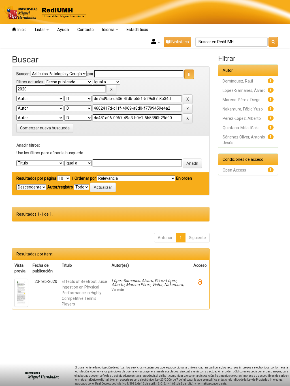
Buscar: (23, 73)
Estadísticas (137, 29)
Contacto (85, 29)
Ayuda (63, 29)
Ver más (118, 290)
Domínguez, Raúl (238, 81)
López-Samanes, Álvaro (244, 90)
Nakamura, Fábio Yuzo (243, 109)
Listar (40, 29)
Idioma (108, 29)
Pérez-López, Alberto (242, 118)
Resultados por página (36, 178)
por (90, 73)
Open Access (234, 170)
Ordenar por (85, 178)
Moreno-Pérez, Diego (242, 99)
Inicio (21, 29)
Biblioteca (179, 42)
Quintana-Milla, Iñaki (241, 127)
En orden (184, 178)
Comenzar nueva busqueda (45, 128)
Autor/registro (60, 187)
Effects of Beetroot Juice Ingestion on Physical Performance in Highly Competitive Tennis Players (84, 292)
